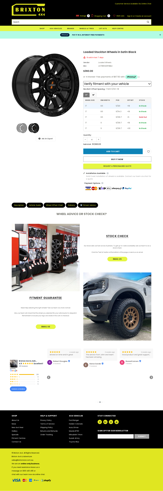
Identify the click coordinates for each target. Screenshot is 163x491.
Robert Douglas (60, 361)
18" (93, 95)
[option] (46, 85)
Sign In (130, 16)
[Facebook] (100, 422)
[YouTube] (116, 422)
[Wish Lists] (148, 151)
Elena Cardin (95, 364)
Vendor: (86, 62)
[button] (83, 15)
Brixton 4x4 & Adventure (22, 456)
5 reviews (92, 366)
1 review (128, 364)
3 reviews (56, 364)
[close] (160, 35)
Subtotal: (87, 144)
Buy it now (117, 159)
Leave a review (18, 389)
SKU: (85, 66)
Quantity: (87, 135)
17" (86, 95)
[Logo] (28, 10)
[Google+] (105, 422)
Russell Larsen (131, 361)
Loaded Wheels (104, 62)
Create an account (143, 16)
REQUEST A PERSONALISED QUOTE (117, 166)
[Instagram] (111, 422)
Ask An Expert (47, 138)
